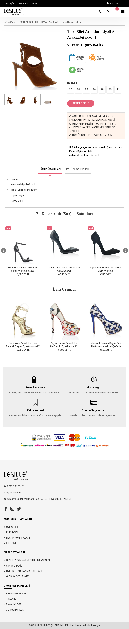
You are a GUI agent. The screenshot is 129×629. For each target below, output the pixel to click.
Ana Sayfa (9, 3)
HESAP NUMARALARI (18, 537)
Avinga (96, 625)
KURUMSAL (12, 532)
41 (117, 89)
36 (78, 89)
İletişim (35, 3)
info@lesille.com (13, 492)
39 (102, 89)
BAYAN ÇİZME (13, 604)
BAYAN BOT (12, 599)
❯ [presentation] (125, 250)
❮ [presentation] (3, 250)
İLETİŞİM (11, 543)
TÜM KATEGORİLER (28, 22)
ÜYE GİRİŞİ (12, 527)
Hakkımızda (22, 3)
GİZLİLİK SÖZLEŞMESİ (18, 576)
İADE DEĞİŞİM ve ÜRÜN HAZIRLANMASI (28, 560)
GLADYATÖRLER (15, 609)
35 (70, 89)
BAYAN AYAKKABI (50, 22)
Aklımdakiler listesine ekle (83, 155)
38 (94, 89)
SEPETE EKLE (80, 103)
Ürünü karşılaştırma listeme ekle (86, 147)
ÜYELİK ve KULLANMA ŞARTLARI (24, 571)
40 (110, 89)
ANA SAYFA (10, 22)
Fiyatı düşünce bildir (79, 151)
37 (86, 89)
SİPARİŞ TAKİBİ (14, 565)
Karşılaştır (114, 147)
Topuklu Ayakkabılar (71, 22)
